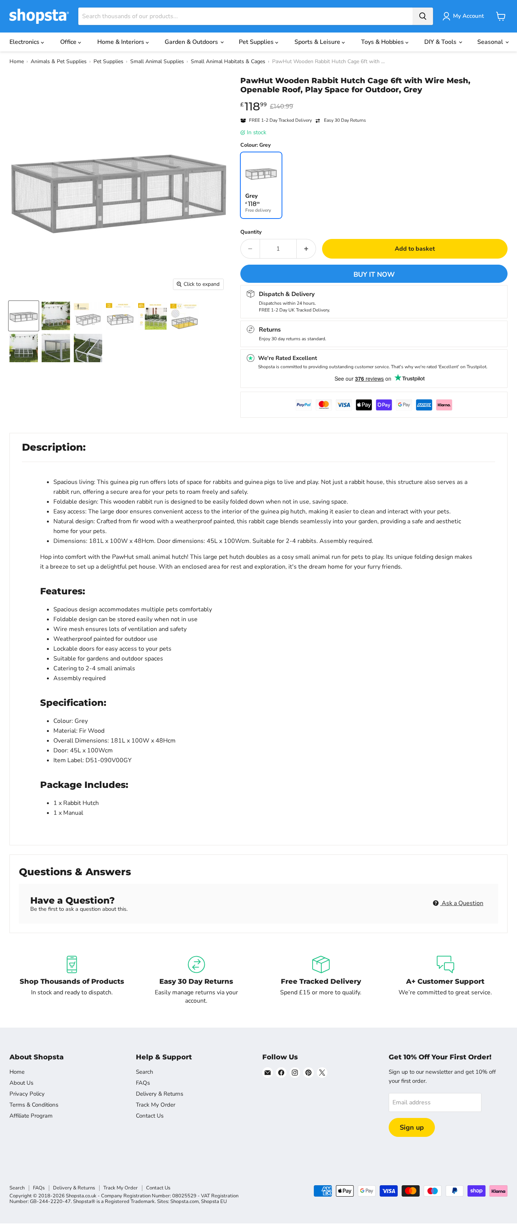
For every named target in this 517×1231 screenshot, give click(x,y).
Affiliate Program (31, 1115)
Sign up (412, 1127)
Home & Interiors (121, 42)
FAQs (143, 1083)
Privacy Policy (27, 1094)
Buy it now (374, 274)
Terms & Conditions (33, 1105)
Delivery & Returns (159, 1094)
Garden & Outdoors (192, 42)
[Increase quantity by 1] (306, 249)
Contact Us (150, 1115)
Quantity (251, 232)
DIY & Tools (441, 42)
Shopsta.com (184, 1201)
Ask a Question (461, 903)
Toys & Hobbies (383, 42)
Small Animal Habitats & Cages (228, 61)
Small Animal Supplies (157, 61)
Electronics (25, 42)
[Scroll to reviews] (374, 99)
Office (69, 42)
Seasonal (491, 42)
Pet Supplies (257, 42)
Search (144, 1072)
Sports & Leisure (318, 42)
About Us (21, 1083)
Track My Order (155, 1105)
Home (16, 61)
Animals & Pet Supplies (59, 61)
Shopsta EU (214, 1201)
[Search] (423, 16)
